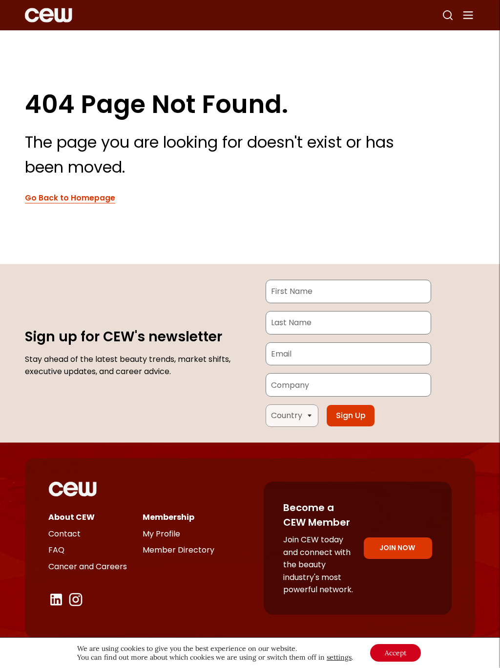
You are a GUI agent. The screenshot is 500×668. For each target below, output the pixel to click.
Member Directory (178, 550)
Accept (395, 652)
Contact (64, 533)
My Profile (161, 533)
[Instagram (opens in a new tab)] (75, 599)
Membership (168, 517)
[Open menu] (468, 15)
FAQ (56, 550)
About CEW (71, 517)
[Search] (448, 15)
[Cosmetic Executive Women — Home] (48, 15)
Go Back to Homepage (70, 198)
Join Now (397, 548)
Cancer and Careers (87, 566)
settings (339, 657)
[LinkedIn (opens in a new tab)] (56, 599)
